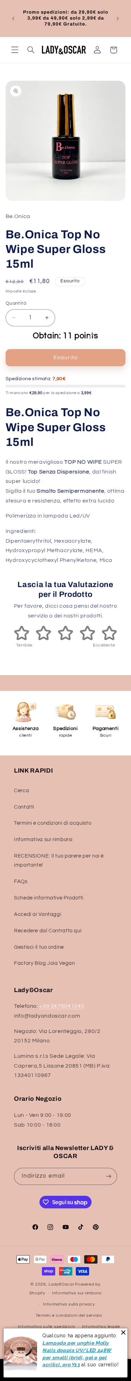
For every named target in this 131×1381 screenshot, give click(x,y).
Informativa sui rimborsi (43, 839)
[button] (15, 50)
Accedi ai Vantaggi (37, 914)
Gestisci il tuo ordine (39, 947)
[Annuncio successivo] (117, 18)
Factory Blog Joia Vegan (44, 963)
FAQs (21, 881)
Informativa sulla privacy (69, 1304)
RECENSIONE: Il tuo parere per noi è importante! (59, 860)
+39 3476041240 (61, 1006)
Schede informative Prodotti (48, 898)
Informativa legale (101, 1327)
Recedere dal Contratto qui (47, 930)
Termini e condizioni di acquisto (52, 823)
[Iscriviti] (109, 1176)
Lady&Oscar (61, 1284)
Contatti (24, 807)
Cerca (21, 790)
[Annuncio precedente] (13, 18)
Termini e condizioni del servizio (69, 1315)
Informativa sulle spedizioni (46, 1327)
